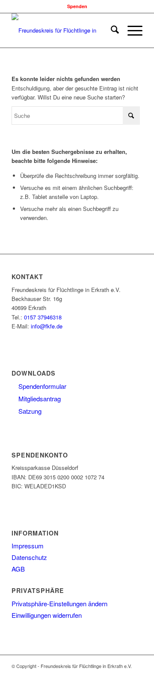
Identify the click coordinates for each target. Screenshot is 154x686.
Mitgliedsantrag (39, 398)
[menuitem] (110, 30)
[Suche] (110, 30)
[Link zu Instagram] (110, 675)
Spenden (77, 6)
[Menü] (130, 30)
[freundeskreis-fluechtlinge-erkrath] (64, 30)
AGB (18, 568)
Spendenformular (41, 386)
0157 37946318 (43, 317)
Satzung (29, 410)
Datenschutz (29, 557)
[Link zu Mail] (136, 675)
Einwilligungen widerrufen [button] (47, 615)
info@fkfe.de (46, 326)
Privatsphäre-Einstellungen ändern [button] (59, 603)
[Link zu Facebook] (97, 675)
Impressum (28, 545)
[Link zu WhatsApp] (123, 675)
